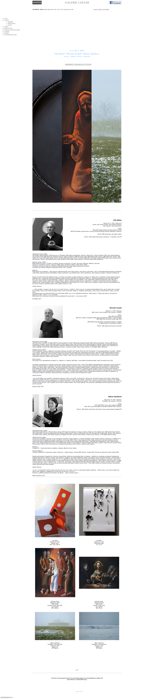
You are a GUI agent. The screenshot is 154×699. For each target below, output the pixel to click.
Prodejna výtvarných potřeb (12, 29)
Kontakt (6, 33)
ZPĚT (77, 670)
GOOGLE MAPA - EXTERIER (101, 9)
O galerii (6, 31)
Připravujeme (11, 23)
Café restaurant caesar (10, 34)
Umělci (6, 26)
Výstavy (6, 20)
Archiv (10, 25)
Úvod (5, 18)
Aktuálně (10, 21)
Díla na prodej (8, 28)
